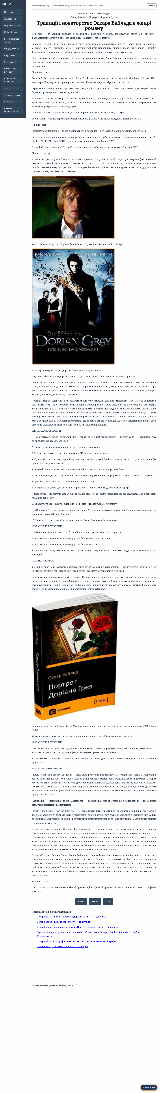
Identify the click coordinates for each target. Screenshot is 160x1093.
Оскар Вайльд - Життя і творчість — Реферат (62, 946)
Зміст (95, 901)
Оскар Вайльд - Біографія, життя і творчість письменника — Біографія (77, 941)
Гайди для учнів (11, 49)
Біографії (8, 12)
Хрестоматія (10, 62)
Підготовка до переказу (10, 70)
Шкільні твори (11, 32)
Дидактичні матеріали (9, 80)
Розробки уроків (12, 25)
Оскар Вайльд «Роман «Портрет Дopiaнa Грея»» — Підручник (71, 916)
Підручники (10, 55)
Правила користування (11, 110)
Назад (81, 901)
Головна (151, 6)
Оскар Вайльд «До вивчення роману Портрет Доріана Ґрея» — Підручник (77, 927)
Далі (108, 901)
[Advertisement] (94, 967)
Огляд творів (10, 19)
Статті (7, 88)
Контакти (9, 102)
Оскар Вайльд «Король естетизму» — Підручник (64, 922)
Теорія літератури (13, 95)
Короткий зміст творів (11, 40)
